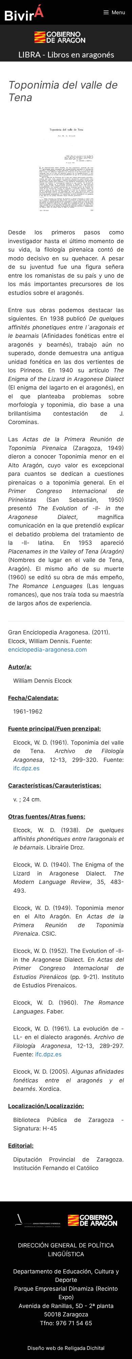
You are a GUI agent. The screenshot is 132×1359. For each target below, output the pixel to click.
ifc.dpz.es (26, 768)
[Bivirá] (23, 12)
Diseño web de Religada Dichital (66, 1348)
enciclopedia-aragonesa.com (47, 649)
